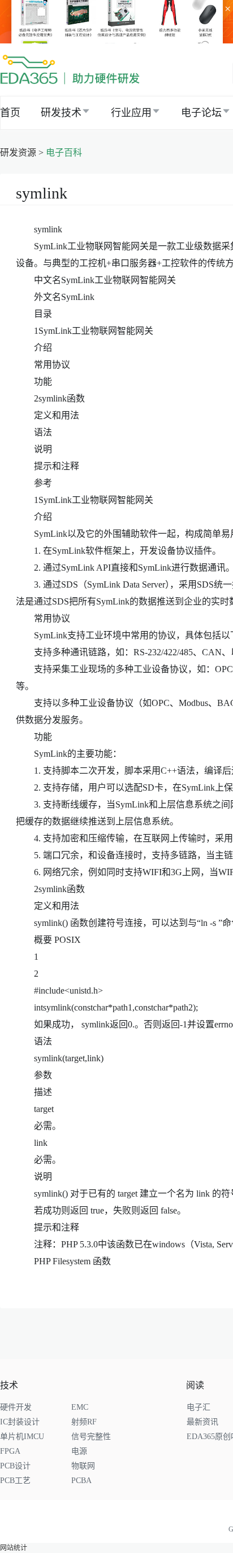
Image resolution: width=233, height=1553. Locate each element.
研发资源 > (23, 152)
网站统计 (13, 1548)
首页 (10, 112)
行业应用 (131, 112)
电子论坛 (201, 112)
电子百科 (64, 152)
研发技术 (61, 112)
